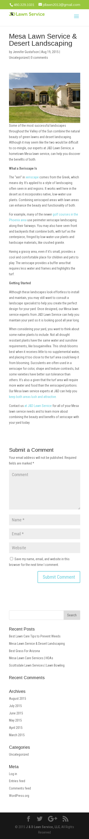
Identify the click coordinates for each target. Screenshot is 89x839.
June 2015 (16, 713)
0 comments (39, 57)
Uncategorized (19, 57)
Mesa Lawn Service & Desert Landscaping (37, 643)
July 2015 (15, 706)
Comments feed (20, 788)
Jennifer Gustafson (26, 52)
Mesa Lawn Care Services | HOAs (31, 658)
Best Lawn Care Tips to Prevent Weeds (35, 636)
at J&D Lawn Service (38, 406)
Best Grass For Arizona (24, 651)
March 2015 (17, 735)
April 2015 (16, 728)
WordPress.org (19, 796)
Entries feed (17, 781)
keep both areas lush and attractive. (33, 397)
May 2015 (15, 720)
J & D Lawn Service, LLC (43, 827)
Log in (13, 774)
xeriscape (32, 177)
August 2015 (17, 698)
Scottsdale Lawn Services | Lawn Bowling (37, 665)
